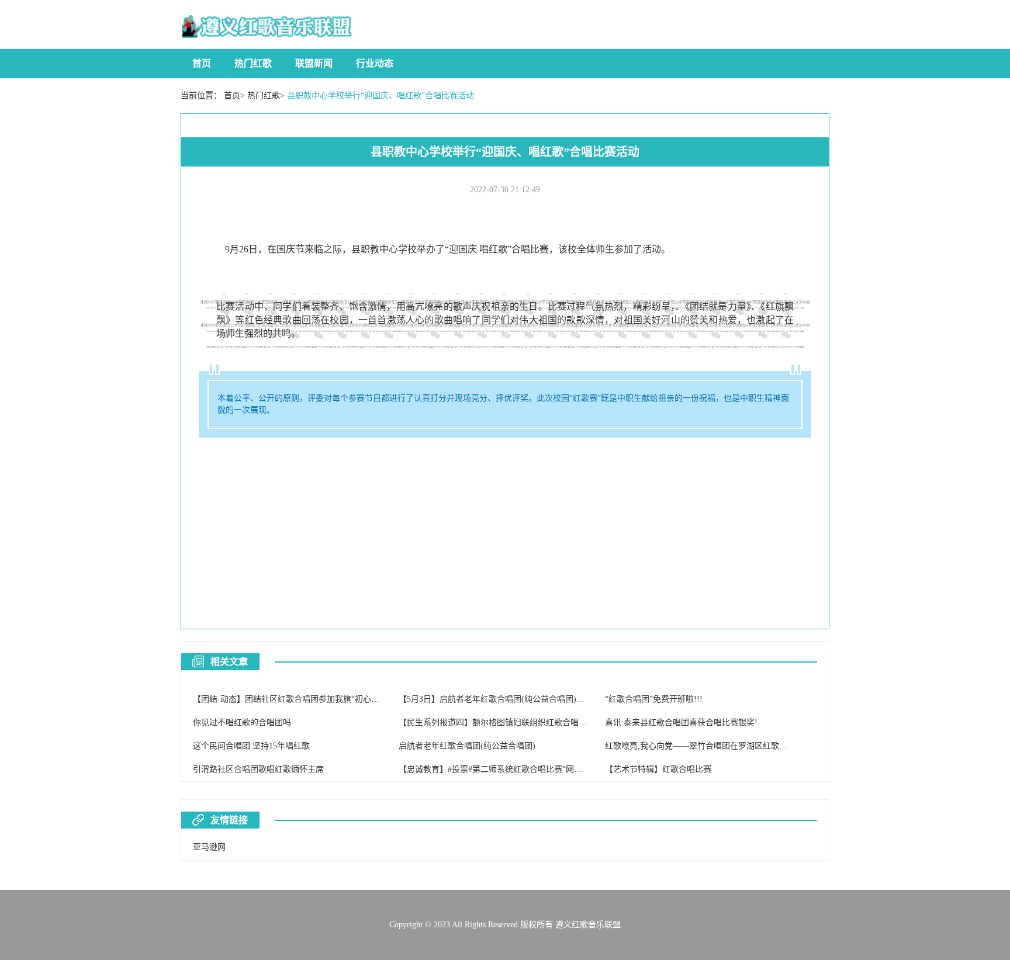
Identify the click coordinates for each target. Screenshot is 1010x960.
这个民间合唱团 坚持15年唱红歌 (251, 745)
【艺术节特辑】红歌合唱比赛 (658, 769)
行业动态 (374, 63)
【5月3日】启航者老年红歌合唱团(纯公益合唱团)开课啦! (501, 699)
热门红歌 (253, 63)
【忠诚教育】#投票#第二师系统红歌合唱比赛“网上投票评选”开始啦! (522, 769)
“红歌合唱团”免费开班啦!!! (654, 699)
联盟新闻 (314, 63)
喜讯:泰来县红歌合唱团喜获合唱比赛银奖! (681, 722)
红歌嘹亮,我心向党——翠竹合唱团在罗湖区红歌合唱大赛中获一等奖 (729, 745)
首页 (201, 63)
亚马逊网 (209, 847)
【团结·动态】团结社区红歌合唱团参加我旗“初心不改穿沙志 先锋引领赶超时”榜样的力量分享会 (367, 699)
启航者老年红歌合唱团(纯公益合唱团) (467, 745)
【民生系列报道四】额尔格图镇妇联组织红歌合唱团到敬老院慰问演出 (525, 722)
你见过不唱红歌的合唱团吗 (242, 722)
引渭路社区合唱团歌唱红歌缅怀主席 (258, 769)
